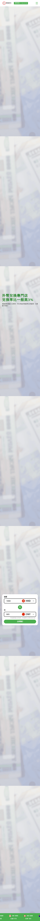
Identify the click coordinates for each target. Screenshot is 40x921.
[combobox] (29, 601)
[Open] (33, 601)
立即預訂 (20, 621)
